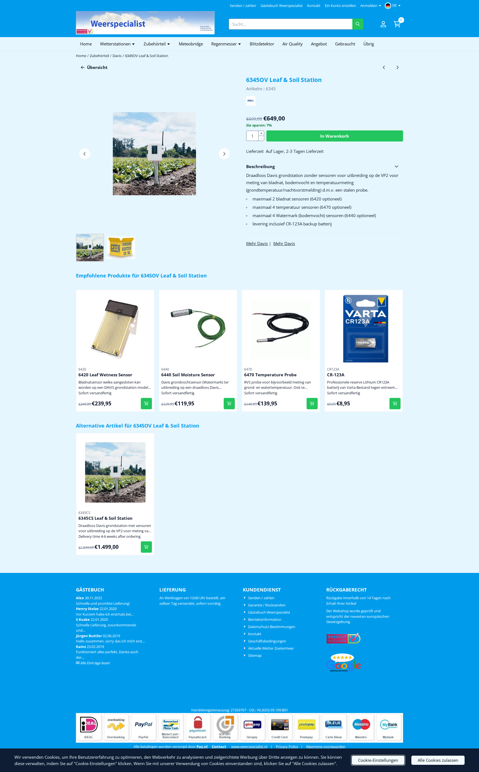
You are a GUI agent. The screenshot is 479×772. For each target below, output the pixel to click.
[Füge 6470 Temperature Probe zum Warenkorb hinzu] (312, 403)
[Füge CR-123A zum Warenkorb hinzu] (395, 403)
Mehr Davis (257, 243)
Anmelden (368, 5)
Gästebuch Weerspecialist (282, 5)
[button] (393, 5)
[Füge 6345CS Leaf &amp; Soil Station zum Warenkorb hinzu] (146, 547)
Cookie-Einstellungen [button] (378, 760)
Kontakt (313, 5)
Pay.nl (202, 746)
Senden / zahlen (243, 5)
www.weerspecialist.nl (249, 746)
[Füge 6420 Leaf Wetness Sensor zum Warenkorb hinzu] (146, 403)
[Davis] (251, 104)
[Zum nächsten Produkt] (397, 67)
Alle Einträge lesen (95, 662)
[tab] (324, 166)
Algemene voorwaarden (325, 746)
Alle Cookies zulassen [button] (438, 760)
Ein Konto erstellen (340, 5)
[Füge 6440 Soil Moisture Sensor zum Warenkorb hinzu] (229, 403)
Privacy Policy (287, 746)
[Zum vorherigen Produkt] (384, 67)
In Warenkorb (334, 136)
